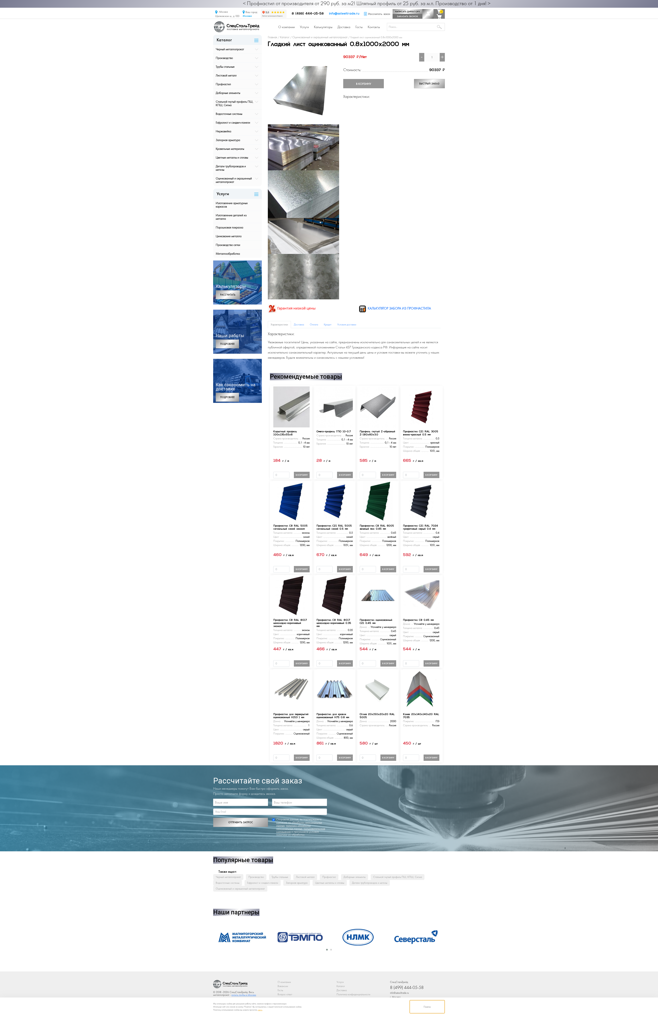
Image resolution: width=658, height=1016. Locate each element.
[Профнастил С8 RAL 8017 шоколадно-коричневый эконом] (291, 595)
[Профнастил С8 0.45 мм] (421, 595)
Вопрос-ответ (285, 994)
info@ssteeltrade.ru (344, 13)
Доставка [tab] (299, 324)
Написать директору (407, 11)
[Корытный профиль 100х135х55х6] (291, 406)
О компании (286, 27)
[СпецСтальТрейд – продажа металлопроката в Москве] (236, 26)
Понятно (427, 1006)
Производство (224, 58)
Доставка (344, 27)
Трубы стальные (225, 67)
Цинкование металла (228, 236)
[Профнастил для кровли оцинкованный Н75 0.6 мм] (334, 689)
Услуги (304, 27)
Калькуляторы (323, 27)
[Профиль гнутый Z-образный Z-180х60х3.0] (378, 406)
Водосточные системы (229, 114)
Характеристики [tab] (279, 324)
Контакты (374, 27)
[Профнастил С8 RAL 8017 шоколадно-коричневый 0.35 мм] (334, 595)
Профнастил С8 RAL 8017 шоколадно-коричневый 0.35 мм (333, 623)
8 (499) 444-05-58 (308, 13)
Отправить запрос (240, 822)
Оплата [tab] (314, 324)
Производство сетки (228, 245)
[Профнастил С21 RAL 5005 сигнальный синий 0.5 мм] (334, 501)
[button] (327, 949)
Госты (359, 27)
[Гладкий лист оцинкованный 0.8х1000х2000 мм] (303, 88)
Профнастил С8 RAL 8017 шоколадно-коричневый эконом (290, 623)
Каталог (341, 986)
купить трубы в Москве (243, 995)
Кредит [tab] (327, 324)
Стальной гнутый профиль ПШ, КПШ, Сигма (234, 103)
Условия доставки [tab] (346, 324)
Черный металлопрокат (230, 49)
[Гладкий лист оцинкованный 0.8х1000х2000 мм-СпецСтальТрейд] (230, 985)
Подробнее (227, 344)
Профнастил (223, 84)
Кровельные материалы (230, 149)
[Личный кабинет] (428, 14)
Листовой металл (226, 75)
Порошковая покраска (229, 227)
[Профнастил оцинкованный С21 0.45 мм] (378, 595)
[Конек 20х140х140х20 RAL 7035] (421, 689)
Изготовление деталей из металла (231, 217)
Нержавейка (223, 131)
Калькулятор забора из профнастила (399, 308)
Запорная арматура (228, 140)
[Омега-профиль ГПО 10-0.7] (334, 406)
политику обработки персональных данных (293, 826)
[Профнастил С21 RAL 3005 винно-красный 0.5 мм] (421, 406)
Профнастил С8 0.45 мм (418, 620)
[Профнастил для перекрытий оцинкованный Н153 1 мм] (291, 689)
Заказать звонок (407, 16)
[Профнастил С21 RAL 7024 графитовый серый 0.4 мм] (421, 501)
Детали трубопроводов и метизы (231, 168)
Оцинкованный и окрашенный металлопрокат (234, 180)
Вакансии (283, 986)
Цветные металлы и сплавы (232, 157)
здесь (260, 1009)
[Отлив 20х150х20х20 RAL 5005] (378, 689)
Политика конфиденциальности (353, 994)
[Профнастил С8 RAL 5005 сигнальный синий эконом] (291, 501)
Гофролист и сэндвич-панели (233, 122)
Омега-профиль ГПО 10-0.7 (333, 431)
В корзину (363, 84)
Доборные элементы (228, 93)
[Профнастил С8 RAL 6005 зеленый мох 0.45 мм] (378, 501)
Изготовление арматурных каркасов (232, 204)
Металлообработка (228, 253)
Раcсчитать (227, 294)
